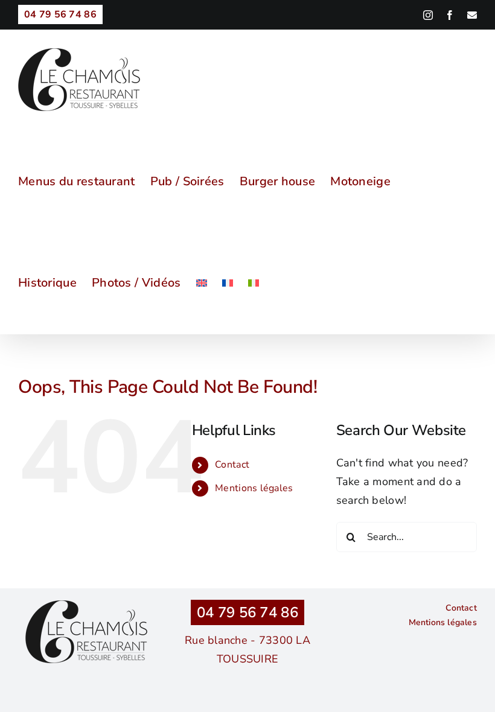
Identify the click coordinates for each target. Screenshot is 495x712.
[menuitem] (201, 283)
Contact (232, 464)
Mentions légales (254, 488)
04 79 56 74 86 (247, 612)
